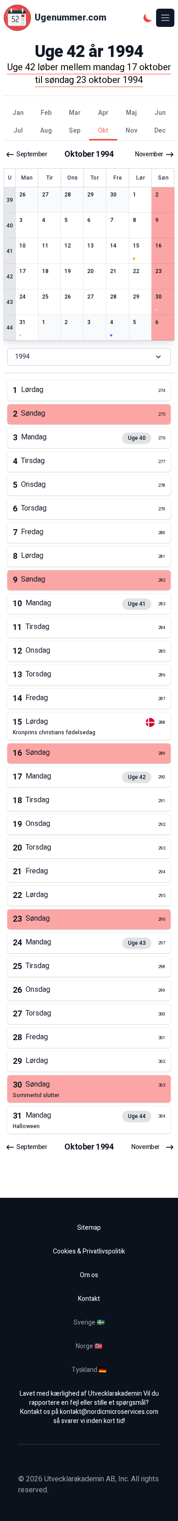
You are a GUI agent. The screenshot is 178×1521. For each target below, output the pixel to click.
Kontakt (89, 1299)
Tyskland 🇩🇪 (89, 1370)
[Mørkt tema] (148, 18)
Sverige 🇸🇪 (89, 1322)
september (31, 154)
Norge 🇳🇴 (89, 1346)
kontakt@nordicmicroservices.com (109, 1412)
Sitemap (89, 1227)
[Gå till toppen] (161, 1504)
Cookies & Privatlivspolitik (89, 1251)
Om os (89, 1275)
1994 (22, 356)
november (149, 154)
